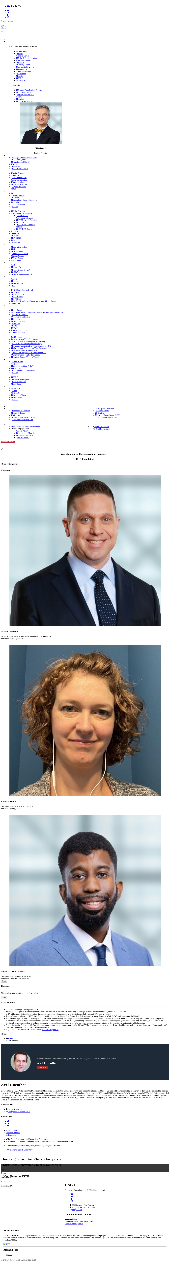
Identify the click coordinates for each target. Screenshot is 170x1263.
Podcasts (15, 233)
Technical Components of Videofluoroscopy (29, 353)
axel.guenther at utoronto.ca (19, 1112)
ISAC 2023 (16, 238)
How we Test (17, 283)
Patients (9, 422)
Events (8, 404)
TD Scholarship (18, 204)
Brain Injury (17, 310)
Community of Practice (26, 433)
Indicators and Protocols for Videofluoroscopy (30, 348)
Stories (20, 227)
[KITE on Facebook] (15, 6)
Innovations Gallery (20, 247)
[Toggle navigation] (2, 31)
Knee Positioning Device (22, 274)
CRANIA (16, 388)
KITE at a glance (24, 92)
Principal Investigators (21, 379)
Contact (15, 207)
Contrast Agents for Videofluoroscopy (27, 344)
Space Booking (18, 256)
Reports (15, 236)
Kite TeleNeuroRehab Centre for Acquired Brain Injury (34, 301)
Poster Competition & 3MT (23, 366)
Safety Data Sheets (19, 330)
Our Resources (23, 437)
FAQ (14, 285)
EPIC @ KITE (18, 294)
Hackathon (16, 384)
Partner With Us (7, 442)
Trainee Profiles (18, 195)
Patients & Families (101, 427)
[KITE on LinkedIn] (12, 6)
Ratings (15, 281)
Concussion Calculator (21, 317)
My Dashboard (9, 21)
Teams (19, 97)
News (8, 402)
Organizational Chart (25, 95)
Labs (14, 249)
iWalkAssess (17, 272)
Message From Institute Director (29, 90)
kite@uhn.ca (77, 1210)
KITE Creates (17, 297)
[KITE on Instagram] (19, 6)
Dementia (16, 319)
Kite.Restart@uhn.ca (50, 1030)
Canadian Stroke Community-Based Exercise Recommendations (37, 312)
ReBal (14, 326)
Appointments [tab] (11, 1130)
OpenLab (16, 303)
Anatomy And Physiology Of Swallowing (28, 341)
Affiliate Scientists (19, 178)
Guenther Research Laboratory (20, 1150)
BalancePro (16, 267)
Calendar (15, 202)
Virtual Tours (17, 258)
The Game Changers (25, 218)
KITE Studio (17, 299)
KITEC (15, 193)
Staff (14, 189)
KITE (8, 41)
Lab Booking (17, 251)
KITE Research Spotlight (27, 220)
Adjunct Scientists (19, 187)
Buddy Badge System (22, 269)
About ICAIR (17, 361)
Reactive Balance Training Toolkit (25, 357)
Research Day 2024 (25, 435)
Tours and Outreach (20, 254)
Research (9, 406)
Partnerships (11, 306)
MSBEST (16, 323)
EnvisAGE (16, 292)
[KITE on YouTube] (8, 6)
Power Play (16, 368)
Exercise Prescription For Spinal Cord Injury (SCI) (32, 346)
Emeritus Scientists (19, 184)
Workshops (16, 260)
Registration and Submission (23, 370)
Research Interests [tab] (13, 1133)
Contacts (15, 240)
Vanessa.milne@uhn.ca (74, 1224)
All (13, 265)
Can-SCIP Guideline (20, 315)
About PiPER (22, 431)
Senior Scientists (18, 173)
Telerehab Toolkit (19, 332)
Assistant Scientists (19, 180)
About (14, 279)
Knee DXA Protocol (20, 321)
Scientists (16, 175)
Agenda (15, 364)
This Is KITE (22, 216)
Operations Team (19, 395)
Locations (21, 99)
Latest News (17, 397)
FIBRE (15, 377)
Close (4, 464)
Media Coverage (18, 211)
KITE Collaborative (25, 101)
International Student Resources (24, 200)
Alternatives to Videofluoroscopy (25, 339)
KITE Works (22, 222)
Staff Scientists (18, 182)
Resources (16, 198)
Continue (12, 464)
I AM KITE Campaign (26, 225)
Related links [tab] (11, 1135)
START (15, 328)
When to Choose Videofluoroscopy (26, 355)
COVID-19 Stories (24, 229)
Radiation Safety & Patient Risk (24, 350)
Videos (15, 231)
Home (11, 39)
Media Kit (16, 242)
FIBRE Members (19, 382)
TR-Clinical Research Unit (22, 290)
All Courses (17, 337)
